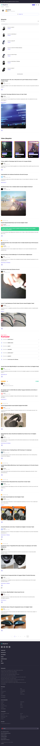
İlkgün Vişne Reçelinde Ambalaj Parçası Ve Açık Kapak (9, 681)
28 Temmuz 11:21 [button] (5, 257)
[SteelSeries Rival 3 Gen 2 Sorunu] (6, 150)
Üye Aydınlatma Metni (5, 731)
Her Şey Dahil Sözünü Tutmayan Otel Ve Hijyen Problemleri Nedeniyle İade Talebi (13, 682)
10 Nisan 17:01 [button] (5, 609)
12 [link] (24, 636)
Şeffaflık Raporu (4, 658)
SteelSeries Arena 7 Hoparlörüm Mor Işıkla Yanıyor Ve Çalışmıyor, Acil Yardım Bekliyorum (19, 546)
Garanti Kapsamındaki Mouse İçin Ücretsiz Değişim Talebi (14, 222)
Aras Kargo (2, 704)
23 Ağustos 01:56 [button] (5, 83)
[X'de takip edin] (2, 647)
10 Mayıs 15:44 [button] (5, 484)
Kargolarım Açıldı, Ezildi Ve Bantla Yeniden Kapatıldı (9, 671)
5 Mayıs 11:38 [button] (5, 499)
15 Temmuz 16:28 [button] (5, 306)
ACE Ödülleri (3, 654)
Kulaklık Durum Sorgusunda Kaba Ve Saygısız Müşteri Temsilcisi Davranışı (18, 575)
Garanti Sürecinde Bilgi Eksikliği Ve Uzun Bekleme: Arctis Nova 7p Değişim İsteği (20, 366)
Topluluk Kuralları (4, 736)
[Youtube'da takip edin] (4, 647)
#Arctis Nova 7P (4, 374)
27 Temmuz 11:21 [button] (5, 272)
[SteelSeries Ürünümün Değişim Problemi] (20, 150)
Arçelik (2, 703)
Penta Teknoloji (3, 691)
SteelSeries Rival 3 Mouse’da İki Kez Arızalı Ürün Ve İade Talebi (15, 481)
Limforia (2, 718)
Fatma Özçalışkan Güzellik (5, 713)
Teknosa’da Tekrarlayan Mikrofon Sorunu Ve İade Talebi (14, 94)
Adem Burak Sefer (23, 717)
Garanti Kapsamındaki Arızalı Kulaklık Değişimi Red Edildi (14, 405)
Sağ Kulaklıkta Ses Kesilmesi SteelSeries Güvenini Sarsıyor (14, 174)
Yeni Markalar (3, 697)
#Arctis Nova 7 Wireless (5, 583)
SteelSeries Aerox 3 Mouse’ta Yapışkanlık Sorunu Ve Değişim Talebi (16, 607)
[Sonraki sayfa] (27, 636)
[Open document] (2, 89)
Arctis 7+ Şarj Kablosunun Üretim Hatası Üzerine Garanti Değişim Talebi (17, 303)
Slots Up (21, 713)
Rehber (2, 656)
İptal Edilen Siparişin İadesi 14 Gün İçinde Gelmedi (8, 678)
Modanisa (2, 701)
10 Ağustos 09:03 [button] (5, 189)
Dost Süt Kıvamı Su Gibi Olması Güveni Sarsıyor (8, 675)
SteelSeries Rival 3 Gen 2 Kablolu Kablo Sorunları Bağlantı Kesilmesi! (17, 186)
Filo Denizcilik (3, 717)
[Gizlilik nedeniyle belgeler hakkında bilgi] (2, 130)
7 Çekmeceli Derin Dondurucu (5, 723)
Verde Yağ (21, 718)
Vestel (21, 703)
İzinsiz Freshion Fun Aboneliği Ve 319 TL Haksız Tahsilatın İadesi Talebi (12, 670)
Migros (21, 704)
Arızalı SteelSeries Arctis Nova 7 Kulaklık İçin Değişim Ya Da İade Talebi (17, 526)
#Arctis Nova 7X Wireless (5, 262)
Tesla (21, 714)
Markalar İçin (3, 652)
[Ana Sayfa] (4, 4)
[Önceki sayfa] (12, 636)
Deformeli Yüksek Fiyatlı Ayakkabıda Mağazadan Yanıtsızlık (10, 674)
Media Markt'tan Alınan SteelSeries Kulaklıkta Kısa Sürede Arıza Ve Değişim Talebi (18, 434)
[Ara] (36, 4)
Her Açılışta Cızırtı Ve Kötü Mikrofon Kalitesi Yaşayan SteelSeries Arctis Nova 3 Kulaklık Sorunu (19, 390)
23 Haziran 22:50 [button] (5, 408)
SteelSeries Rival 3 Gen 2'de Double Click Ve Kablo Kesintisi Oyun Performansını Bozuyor (19, 243)
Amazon (21, 707)
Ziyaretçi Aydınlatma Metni (5, 733)
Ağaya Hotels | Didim (4, 716)
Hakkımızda (3, 650)
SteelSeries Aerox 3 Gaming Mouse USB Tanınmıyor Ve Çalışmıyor (16, 450)
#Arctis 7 (2, 311)
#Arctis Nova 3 (3, 399)
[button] (4, 220)
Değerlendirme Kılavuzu (5, 739)
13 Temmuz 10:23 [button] (5, 369)
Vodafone (2, 707)
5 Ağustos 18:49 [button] (5, 225)
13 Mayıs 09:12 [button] (5, 469)
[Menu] (38, 4)
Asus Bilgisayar (22, 691)
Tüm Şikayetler (3, 708)
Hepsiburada (22, 701)
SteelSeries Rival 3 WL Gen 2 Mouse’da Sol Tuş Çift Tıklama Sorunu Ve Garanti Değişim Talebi (19, 80)
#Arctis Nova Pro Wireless (5, 443)
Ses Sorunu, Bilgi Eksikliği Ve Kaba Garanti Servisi (12, 592)
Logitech (2, 692)
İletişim (2, 663)
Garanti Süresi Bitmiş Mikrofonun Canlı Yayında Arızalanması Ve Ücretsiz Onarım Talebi (19, 466)
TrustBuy (2, 743)
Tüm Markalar (3, 695)
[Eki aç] (13, 116)
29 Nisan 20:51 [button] (5, 529)
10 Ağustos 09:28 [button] (5, 177)
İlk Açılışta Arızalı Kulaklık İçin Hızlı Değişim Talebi (12, 496)
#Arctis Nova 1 (3, 102)
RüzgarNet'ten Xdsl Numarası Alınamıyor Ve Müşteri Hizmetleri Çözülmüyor (12, 679)
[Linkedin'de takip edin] (9, 647)
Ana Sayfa (2, 6)
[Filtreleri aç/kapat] (38, 21)
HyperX (21, 692)
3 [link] (18, 636)
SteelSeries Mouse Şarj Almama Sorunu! (10, 269)
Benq (21, 688)
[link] (2, 539)
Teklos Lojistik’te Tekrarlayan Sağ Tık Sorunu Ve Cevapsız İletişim (16, 161)
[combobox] (20, 24)
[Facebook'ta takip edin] (7, 647)
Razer (2, 688)
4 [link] (20, 636)
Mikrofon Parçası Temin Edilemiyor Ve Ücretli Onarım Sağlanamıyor (16, 254)
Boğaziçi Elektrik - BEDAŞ (24, 716)
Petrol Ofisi (2, 714)
